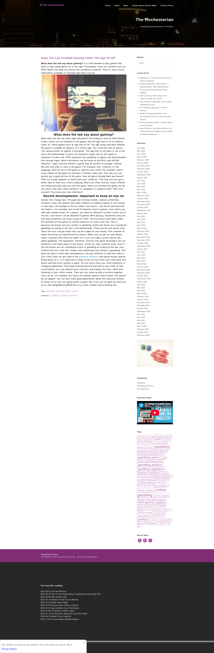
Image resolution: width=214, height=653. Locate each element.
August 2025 (142, 178)
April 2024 (141, 225)
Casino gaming (164, 437)
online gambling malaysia (156, 499)
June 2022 (141, 285)
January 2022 (142, 299)
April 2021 (141, 323)
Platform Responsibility (153, 509)
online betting (162, 479)
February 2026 (143, 160)
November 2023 (143, 240)
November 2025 (143, 169)
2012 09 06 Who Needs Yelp (53, 597)
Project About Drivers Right (144, 5)
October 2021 (142, 308)
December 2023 (143, 237)
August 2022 (142, 282)
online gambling (151, 492)
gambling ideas (157, 454)
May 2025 (141, 187)
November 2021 (143, 305)
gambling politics (63, 291)
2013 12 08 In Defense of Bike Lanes (57, 611)
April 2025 (141, 190)
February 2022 (143, 296)
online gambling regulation (151, 502)
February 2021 (143, 329)
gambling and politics (147, 451)
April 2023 (141, 261)
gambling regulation (151, 469)
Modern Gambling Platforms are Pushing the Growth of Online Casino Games (155, 116)
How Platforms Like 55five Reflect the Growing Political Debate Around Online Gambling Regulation (156, 131)
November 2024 (143, 204)
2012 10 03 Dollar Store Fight (53, 602)
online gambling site (147, 506)
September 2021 (143, 311)
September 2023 (143, 246)
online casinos (145, 490)
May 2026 (141, 151)
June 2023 (141, 255)
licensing (149, 476)
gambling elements (88, 257)
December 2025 (143, 166)
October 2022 (142, 276)
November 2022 (143, 273)
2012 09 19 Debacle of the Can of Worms (59, 600)
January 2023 (142, 267)
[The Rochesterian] (52, 5)
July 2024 (141, 216)
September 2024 (143, 210)
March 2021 (142, 326)
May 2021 (141, 320)
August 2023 (142, 249)
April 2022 (141, 291)
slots (162, 523)
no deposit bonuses (145, 479)
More (126, 5)
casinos (157, 439)
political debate (160, 513)
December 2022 (143, 270)
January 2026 (142, 163)
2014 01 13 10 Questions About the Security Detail (63, 614)
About (117, 5)
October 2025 (142, 172)
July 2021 (141, 314)
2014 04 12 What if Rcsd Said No (55, 616)
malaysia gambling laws (163, 476)
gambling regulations (149, 473)
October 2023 (142, 243)
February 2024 (143, 231)
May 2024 (141, 222)
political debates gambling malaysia (150, 516)
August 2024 (142, 213)
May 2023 (141, 258)
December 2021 (143, 302)
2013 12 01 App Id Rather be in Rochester (59, 608)
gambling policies (155, 461)
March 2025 (142, 193)
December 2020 (143, 335)
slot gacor (151, 523)
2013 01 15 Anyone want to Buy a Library (59, 605)
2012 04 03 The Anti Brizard (53, 591)
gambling (51, 291)
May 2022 (141, 288)
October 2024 (142, 207)
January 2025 (142, 198)
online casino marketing (157, 486)
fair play (149, 447)
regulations (155, 520)
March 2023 (142, 264)
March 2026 (142, 157)
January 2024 (142, 234)
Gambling (55, 295)
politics (75, 291)
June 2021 (141, 317)
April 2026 (141, 154)
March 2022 (142, 294)
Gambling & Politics (69, 295)
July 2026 (141, 148)
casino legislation (144, 440)
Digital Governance (154, 443)
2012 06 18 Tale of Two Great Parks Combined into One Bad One (70, 594)
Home (107, 5)
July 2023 (141, 252)
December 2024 (143, 201)
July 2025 (141, 181)
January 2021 (142, 332)
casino (152, 437)
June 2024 (141, 219)
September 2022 (143, 279)
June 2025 (141, 184)
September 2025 (143, 175)
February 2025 (143, 196)
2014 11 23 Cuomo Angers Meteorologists (59, 619)
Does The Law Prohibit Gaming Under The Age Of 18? (78, 58)
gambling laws (148, 457)
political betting (145, 513)
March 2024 (142, 228)
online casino (146, 482)
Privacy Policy (167, 5)
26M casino (142, 436)
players (167, 509)
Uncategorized (143, 389)
